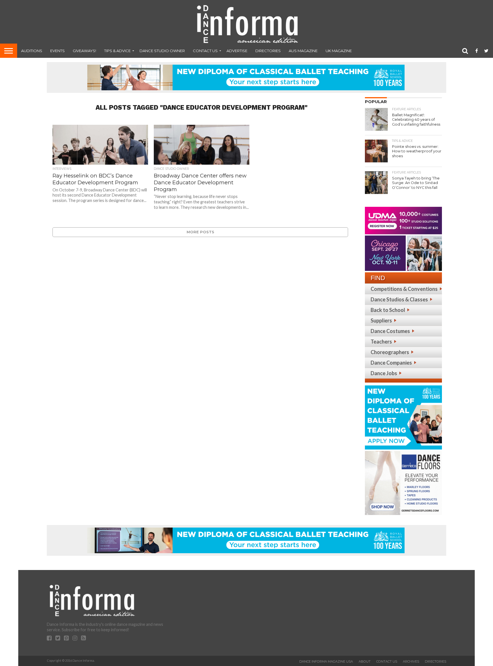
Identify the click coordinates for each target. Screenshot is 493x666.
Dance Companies (391, 362)
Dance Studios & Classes (399, 299)
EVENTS (57, 50)
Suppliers (381, 320)
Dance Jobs (384, 373)
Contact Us (205, 50)
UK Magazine (339, 50)
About (365, 661)
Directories (268, 50)
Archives (411, 661)
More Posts (200, 232)
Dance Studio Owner (162, 50)
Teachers (381, 341)
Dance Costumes (390, 331)
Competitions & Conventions (404, 289)
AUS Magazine (303, 50)
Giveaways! (84, 50)
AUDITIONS (31, 50)
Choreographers (390, 352)
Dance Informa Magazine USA (326, 661)
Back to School (388, 310)
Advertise (237, 50)
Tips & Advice (117, 50)
